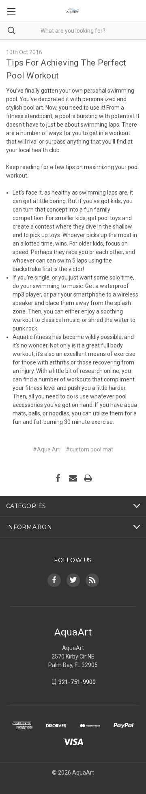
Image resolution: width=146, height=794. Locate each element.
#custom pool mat (89, 449)
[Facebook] (58, 478)
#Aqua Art (46, 449)
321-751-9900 (77, 682)
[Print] (88, 478)
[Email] (73, 478)
